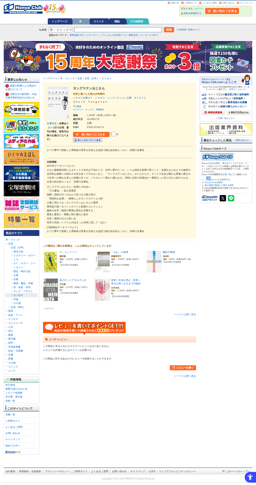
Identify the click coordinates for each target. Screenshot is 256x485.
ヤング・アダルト (23, 291)
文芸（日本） (18, 247)
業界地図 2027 (77, 35)
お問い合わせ (228, 3)
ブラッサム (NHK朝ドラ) (113, 35)
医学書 (12, 338)
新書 (10, 358)
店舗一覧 (175, 3)
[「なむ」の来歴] (102, 271)
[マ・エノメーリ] (50, 271)
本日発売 (10, 385)
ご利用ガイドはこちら (237, 89)
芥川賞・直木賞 (13, 396)
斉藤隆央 (100, 109)
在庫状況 (52, 123)
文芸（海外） (18, 307)
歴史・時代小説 (22, 271)
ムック (12, 370)
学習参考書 (14, 346)
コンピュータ (15, 323)
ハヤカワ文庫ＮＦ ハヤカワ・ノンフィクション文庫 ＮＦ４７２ (109, 97)
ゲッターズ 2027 (148, 35)
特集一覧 (10, 400)
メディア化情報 (13, 392)
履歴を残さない (243, 140)
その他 (17, 303)
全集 (15, 279)
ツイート (49, 308)
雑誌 (117, 21)
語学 (10, 342)
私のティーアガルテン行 (73, 280)
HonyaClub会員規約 (214, 182)
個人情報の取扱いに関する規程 (219, 185)
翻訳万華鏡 (169, 252)
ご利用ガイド (190, 3)
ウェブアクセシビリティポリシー (177, 471)
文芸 (10, 243)
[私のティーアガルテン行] (50, 299)
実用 (10, 311)
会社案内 (10, 471)
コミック (99, 21)
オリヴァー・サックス (83, 109)
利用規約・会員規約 (30, 471)
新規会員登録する (192, 13)
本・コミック (13, 239)
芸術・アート (15, 315)
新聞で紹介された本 (16, 388)
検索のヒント (194, 29)
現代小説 (18, 251)
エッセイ (18, 295)
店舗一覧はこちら (226, 118)
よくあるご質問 (209, 3)
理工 (10, 331)
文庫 (10, 354)
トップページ (59, 21)
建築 (10, 334)
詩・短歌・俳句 (22, 287)
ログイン (199, 9)
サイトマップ (246, 3)
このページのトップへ (238, 471)
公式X (152, 471)
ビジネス (13, 319)
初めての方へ (12, 445)
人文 (10, 326)
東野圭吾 (133, 35)
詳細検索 (182, 29)
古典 (15, 275)
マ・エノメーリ (68, 252)
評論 (15, 299)
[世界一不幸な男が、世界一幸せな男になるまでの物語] (102, 299)
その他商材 (136, 21)
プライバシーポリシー (57, 471)
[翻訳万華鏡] (154, 271)
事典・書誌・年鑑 (23, 283)
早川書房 (77, 106)
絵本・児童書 (15, 350)
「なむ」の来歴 (119, 252)
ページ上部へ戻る (186, 314)
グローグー (92, 35)
